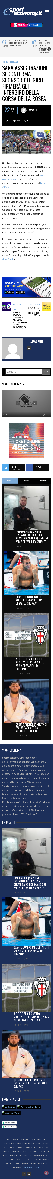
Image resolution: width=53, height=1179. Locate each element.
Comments (43, 483)
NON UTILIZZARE (10, 64)
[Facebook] (24, 1176)
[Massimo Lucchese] (29, 1109)
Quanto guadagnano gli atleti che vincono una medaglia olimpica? (29, 602)
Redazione (33, 112)
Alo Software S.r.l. (32, 1170)
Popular (10, 483)
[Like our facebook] (29, 470)
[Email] (29, 350)
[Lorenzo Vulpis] (11, 1115)
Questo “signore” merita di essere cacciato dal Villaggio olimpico (31, 730)
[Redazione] (9, 1109)
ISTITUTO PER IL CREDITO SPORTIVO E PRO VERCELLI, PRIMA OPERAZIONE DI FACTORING (30, 666)
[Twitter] (29, 1176)
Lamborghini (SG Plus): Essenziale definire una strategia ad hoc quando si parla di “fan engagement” (32, 539)
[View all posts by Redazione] (24, 112)
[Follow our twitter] (5, 470)
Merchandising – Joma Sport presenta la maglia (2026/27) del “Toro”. (18, 44)
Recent (26, 483)
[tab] (10, 483)
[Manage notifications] (46, 1173)
